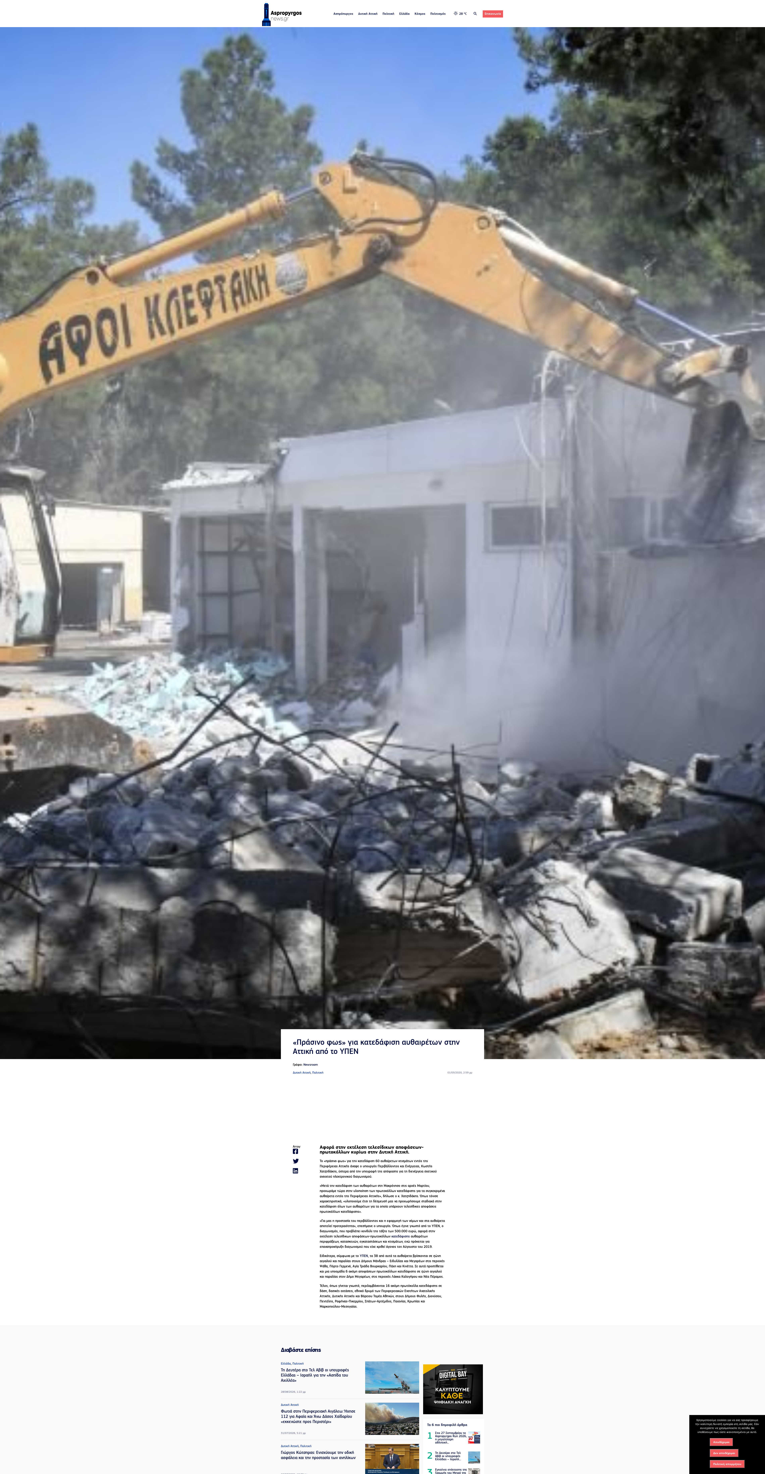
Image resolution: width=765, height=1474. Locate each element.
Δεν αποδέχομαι (724, 1453)
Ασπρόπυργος (343, 14)
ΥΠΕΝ (364, 1256)
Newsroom (310, 1064)
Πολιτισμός (438, 14)
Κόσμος (420, 14)
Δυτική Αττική (368, 14)
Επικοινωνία (493, 14)
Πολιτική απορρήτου (727, 1464)
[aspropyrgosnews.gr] (282, 25)
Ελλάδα (404, 14)
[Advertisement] (382, 1110)
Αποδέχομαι (721, 1442)
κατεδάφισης (400, 1236)
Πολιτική (388, 14)
